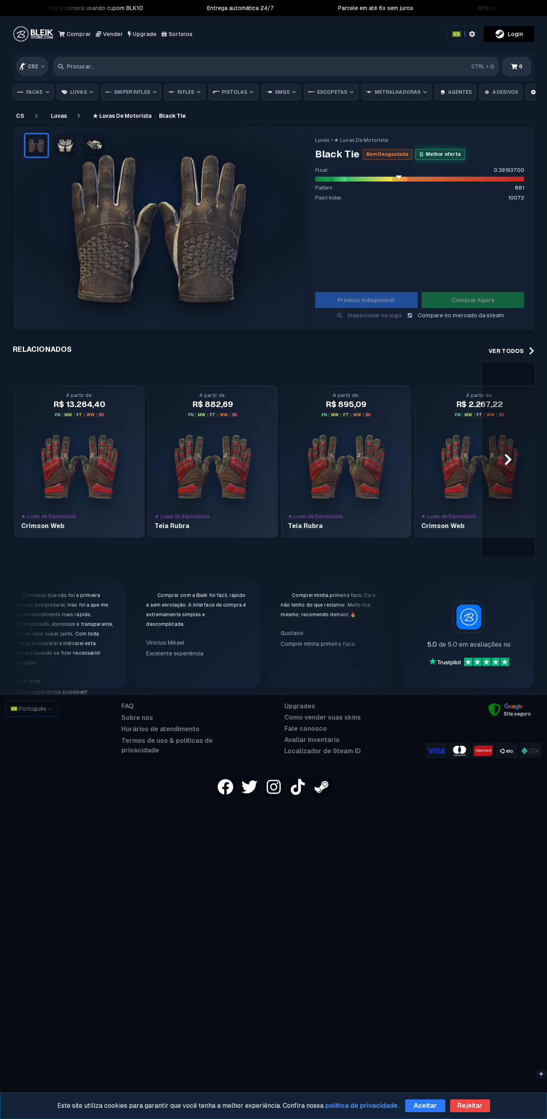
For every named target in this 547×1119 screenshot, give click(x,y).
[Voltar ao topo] (541, 1074)
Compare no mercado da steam (461, 315)
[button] (36, 145)
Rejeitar (470, 1105)
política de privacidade (361, 1105)
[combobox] (32, 66)
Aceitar (425, 1105)
